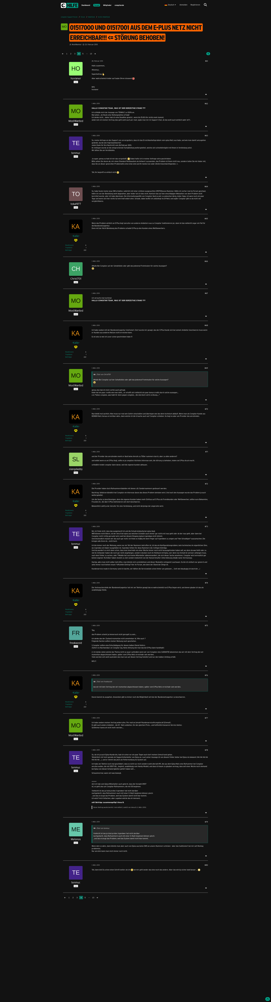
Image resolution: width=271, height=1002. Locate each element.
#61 (206, 61)
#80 (206, 865)
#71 (206, 452)
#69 (206, 368)
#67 (206, 293)
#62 (206, 103)
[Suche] (205, 4)
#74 (206, 583)
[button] (170, 4)
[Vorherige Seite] (63, 53)
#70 (206, 409)
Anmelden (183, 5)
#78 (206, 750)
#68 (206, 325)
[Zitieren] (206, 94)
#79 (206, 822)
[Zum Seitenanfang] (267, 999)
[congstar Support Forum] (69, 5)
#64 (206, 186)
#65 (206, 218)
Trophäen (68, 248)
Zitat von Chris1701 (103, 374)
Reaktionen (69, 245)
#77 (206, 718)
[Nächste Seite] (95, 53)
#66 (206, 261)
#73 (206, 526)
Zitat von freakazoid (104, 681)
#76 (206, 675)
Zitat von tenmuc (102, 828)
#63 (206, 135)
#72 (206, 484)
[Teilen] (208, 53)
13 (91, 54)
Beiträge (68, 250)
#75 (206, 625)
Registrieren (195, 5)
